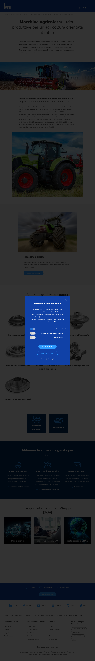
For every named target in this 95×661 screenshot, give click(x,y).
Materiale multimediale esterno (52, 333)
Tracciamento (58, 337)
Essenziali (59, 329)
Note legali (51, 359)
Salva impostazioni (47, 353)
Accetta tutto (47, 346)
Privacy (43, 359)
